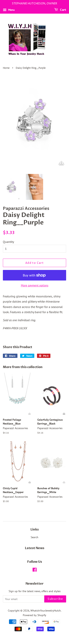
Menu (11, 10)
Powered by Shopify (34, 615)
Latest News (34, 548)
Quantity (8, 242)
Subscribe (55, 599)
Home (6, 68)
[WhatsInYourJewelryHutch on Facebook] (34, 570)
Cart (62, 10)
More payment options (34, 285)
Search (34, 537)
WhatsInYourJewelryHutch (45, 610)
